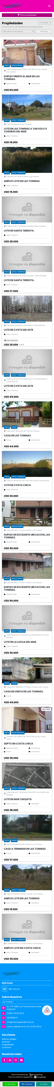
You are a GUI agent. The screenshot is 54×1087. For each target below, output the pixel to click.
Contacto (6, 1047)
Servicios (6, 1041)
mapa (45, 31)
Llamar (45, 1084)
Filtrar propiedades (28, 15)
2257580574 (12, 1017)
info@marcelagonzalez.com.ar (20, 1022)
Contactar (28, 1084)
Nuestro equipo (9, 1039)
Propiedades (8, 1044)
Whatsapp (11, 1084)
